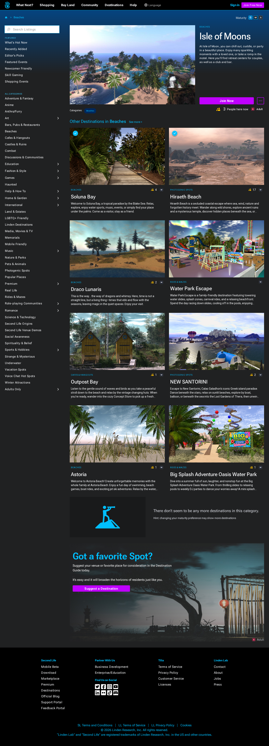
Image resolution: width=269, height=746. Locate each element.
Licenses (164, 684)
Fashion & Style (15, 171)
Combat (10, 151)
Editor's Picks (14, 55)
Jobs (217, 678)
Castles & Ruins (16, 144)
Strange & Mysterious (20, 356)
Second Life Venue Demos (23, 330)
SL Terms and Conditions (95, 725)
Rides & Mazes (15, 297)
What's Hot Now (16, 42)
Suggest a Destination (101, 588)
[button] (24, 5)
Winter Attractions (17, 382)
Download (48, 673)
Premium (11, 283)
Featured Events (16, 62)
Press (218, 684)
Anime (9, 105)
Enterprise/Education (110, 673)
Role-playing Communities (23, 303)
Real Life (11, 290)
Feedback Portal (53, 708)
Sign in (234, 5)
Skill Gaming (14, 75)
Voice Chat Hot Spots (20, 376)
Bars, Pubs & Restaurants (22, 125)
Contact (220, 667)
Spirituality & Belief (18, 343)
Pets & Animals (15, 264)
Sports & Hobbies (17, 349)
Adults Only (13, 389)
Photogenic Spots (17, 270)
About (218, 673)
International (14, 205)
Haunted (11, 184)
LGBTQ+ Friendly (17, 218)
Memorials (12, 237)
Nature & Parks (15, 257)
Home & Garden (16, 198)
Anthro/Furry (13, 111)
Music (9, 251)
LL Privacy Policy (162, 725)
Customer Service (171, 678)
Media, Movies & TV (19, 231)
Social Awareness (17, 336)
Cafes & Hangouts (17, 138)
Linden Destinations (19, 224)
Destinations (50, 690)
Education (12, 164)
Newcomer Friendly (18, 68)
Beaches (19, 17)
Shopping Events (16, 81)
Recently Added (16, 49)
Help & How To (15, 191)
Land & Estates (15, 211)
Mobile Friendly (16, 244)
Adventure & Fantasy (19, 98)
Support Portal (51, 702)
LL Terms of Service (132, 725)
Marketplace (50, 678)
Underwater (13, 363)
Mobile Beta (50, 667)
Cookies (186, 725)
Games (10, 178)
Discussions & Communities (24, 157)
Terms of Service (170, 667)
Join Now (227, 101)
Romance (11, 310)
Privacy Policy (168, 673)
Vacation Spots (15, 369)
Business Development (111, 667)
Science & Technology (20, 317)
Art (7, 118)
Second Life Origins (18, 323)
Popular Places (15, 277)
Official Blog (50, 696)
